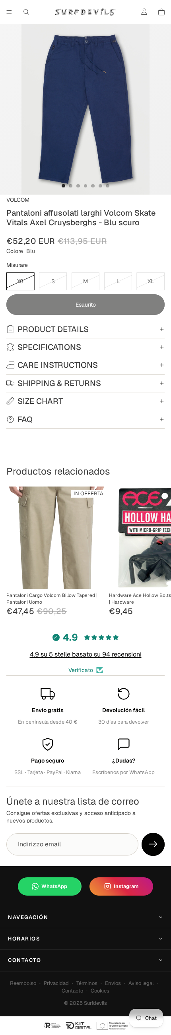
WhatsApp (54, 886)
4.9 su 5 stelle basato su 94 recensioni (86, 654)
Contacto (24, 960)
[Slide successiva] (156, 552)
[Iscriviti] (153, 844)
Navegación (28, 917)
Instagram (126, 886)
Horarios (24, 938)
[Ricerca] (26, 12)
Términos (86, 983)
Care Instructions (57, 365)
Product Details (53, 329)
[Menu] (9, 12)
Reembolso (23, 983)
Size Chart (40, 401)
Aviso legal (141, 983)
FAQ (25, 419)
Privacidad (56, 983)
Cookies (100, 990)
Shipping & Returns (59, 383)
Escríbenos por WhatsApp (123, 772)
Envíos (113, 983)
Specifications (49, 347)
